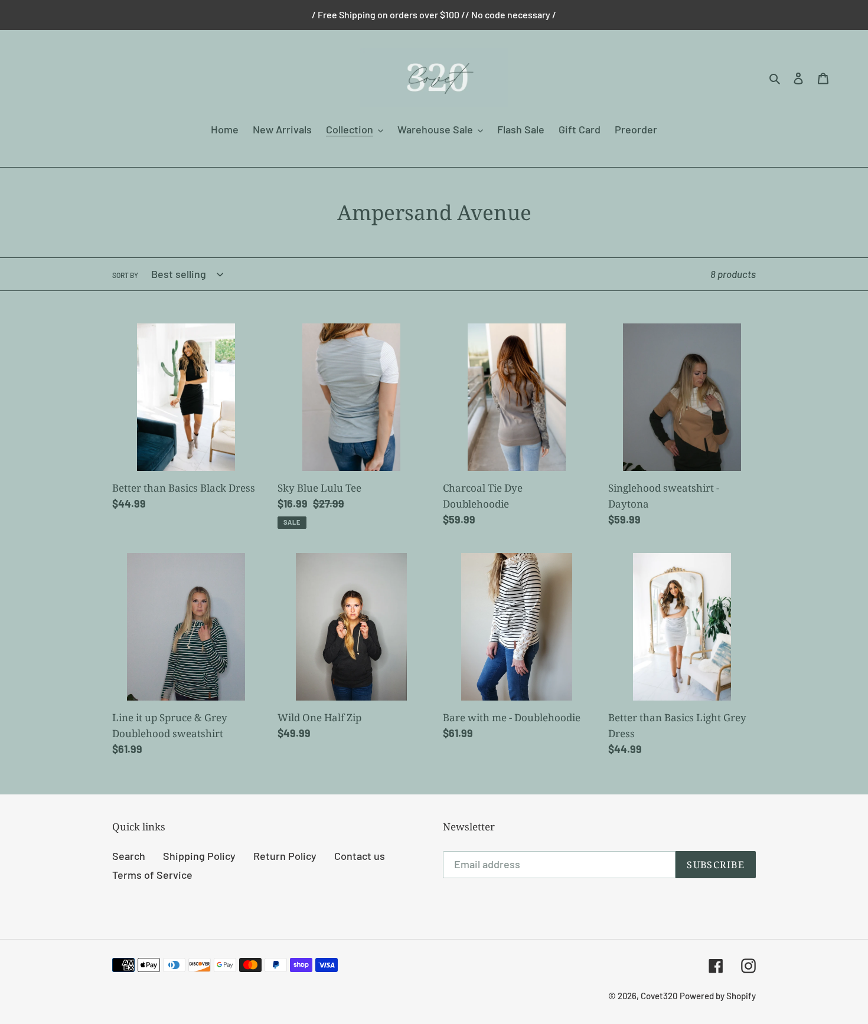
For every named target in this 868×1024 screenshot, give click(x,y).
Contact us (359, 855)
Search (128, 855)
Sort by (125, 275)
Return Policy (284, 855)
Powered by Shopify (718, 995)
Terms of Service (152, 874)
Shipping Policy (199, 855)
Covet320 (659, 995)
